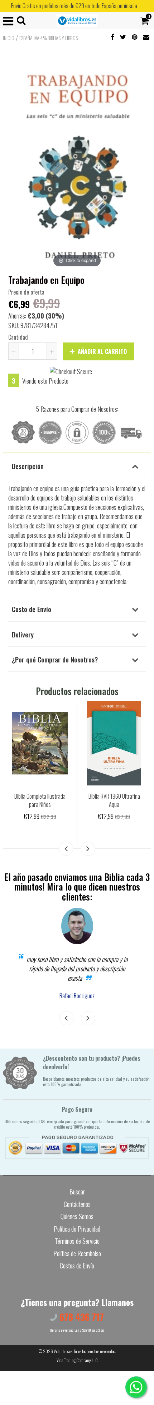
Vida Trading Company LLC (77, 1360)
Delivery (23, 634)
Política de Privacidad (77, 1228)
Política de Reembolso (77, 1253)
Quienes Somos (77, 1216)
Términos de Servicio (77, 1241)
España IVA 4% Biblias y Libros (48, 37)
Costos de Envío (77, 1265)
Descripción (28, 466)
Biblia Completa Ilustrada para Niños (40, 800)
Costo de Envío (31, 609)
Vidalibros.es (63, 1351)
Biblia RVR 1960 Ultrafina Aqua (114, 800)
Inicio (8, 37)
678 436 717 (80, 1316)
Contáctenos (77, 1204)
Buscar (77, 1191)
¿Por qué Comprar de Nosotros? (55, 659)
